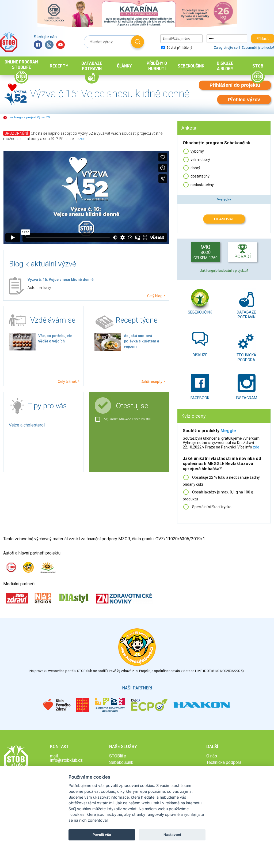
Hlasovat (224, 219)
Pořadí (242, 256)
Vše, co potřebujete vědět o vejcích (55, 338)
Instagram (49, 44)
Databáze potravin (246, 314)
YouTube (60, 44)
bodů (205, 252)
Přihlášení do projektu (235, 85)
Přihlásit (263, 38)
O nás (211, 756)
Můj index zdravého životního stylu (128, 419)
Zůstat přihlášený (179, 48)
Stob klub (8, 42)
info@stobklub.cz (66, 760)
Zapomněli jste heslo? (258, 48)
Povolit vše (102, 834)
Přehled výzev (244, 99)
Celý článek (67, 381)
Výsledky (224, 199)
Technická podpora (246, 357)
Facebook (38, 44)
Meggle (228, 430)
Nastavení (172, 834)
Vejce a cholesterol (27, 425)
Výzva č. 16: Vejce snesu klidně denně (61, 279)
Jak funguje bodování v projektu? (224, 270)
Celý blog (154, 296)
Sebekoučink (200, 312)
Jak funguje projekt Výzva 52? (29, 117)
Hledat (137, 41)
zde (82, 139)
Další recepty (151, 381)
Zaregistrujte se (226, 48)
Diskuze (200, 355)
